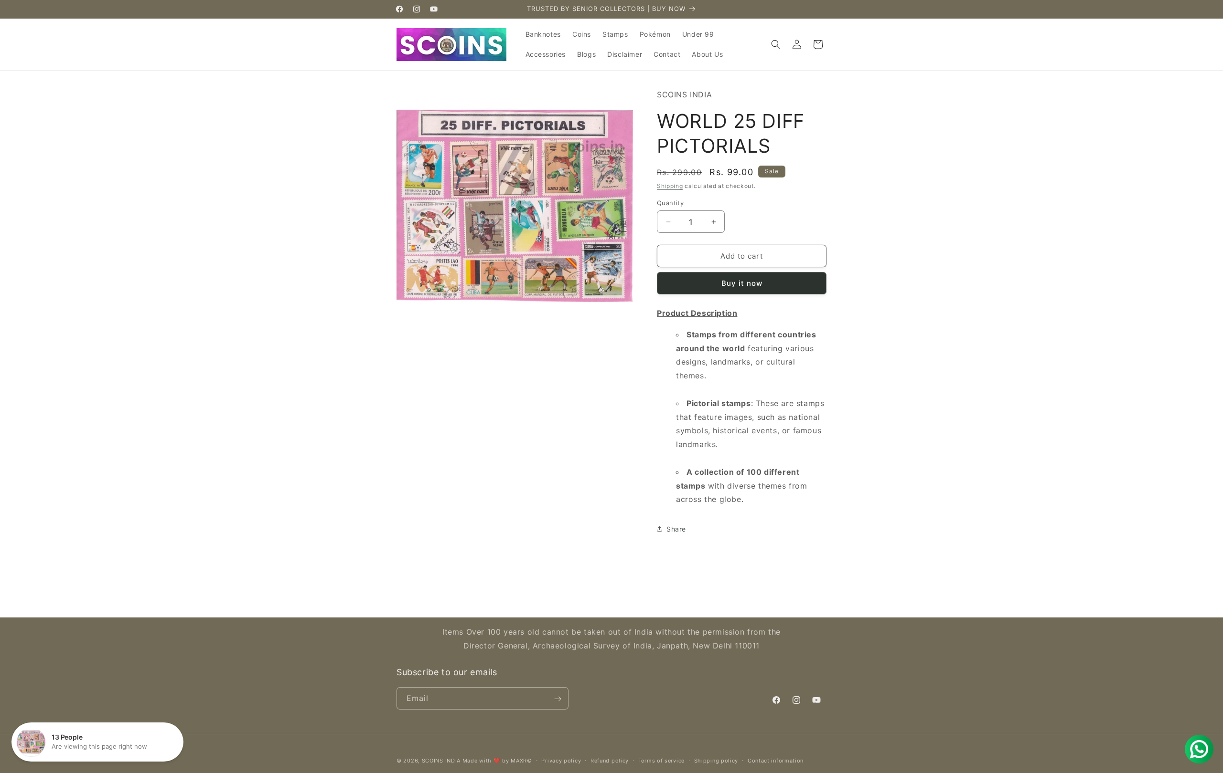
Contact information (776, 760)
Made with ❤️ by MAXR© (497, 760)
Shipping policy (716, 760)
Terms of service (661, 760)
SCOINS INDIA (441, 760)
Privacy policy (561, 760)
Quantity (670, 203)
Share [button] (676, 529)
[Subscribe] (557, 699)
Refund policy (609, 760)
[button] (775, 44)
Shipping (670, 185)
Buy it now (741, 283)
